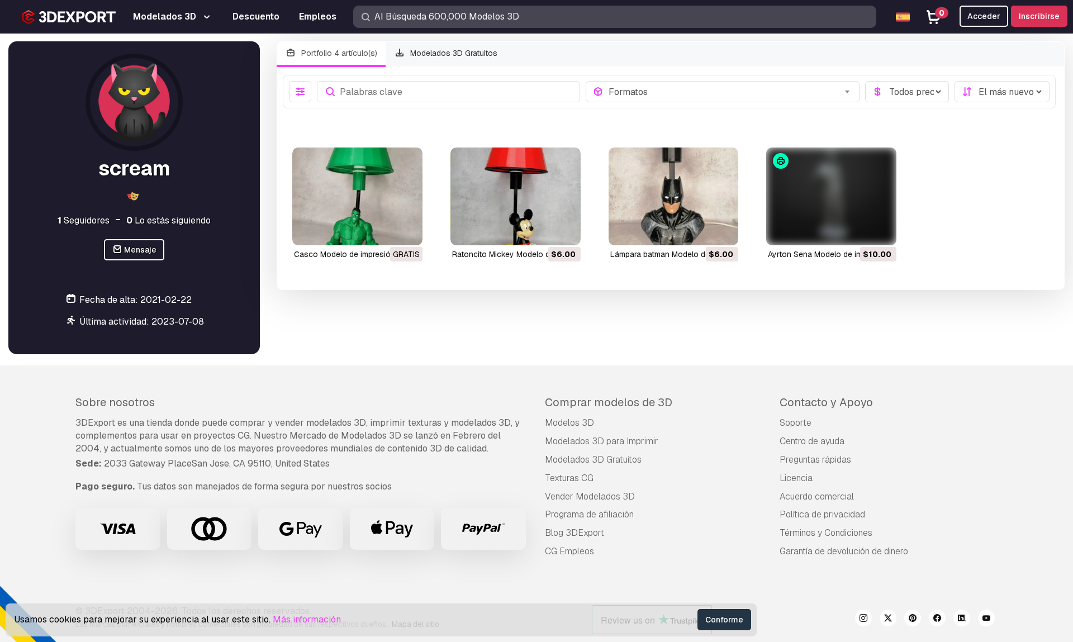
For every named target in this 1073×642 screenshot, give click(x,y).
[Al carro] (541, 229)
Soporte (795, 423)
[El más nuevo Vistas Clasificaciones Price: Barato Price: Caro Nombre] (1002, 91)
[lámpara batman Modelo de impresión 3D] (674, 196)
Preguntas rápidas (815, 459)
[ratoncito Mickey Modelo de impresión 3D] (515, 196)
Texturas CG (569, 478)
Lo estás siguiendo (168, 220)
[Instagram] (863, 619)
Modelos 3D (569, 423)
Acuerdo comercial (817, 496)
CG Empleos (569, 551)
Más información (307, 619)
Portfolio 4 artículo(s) (338, 53)
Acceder (983, 16)
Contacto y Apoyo (826, 402)
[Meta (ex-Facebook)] (937, 619)
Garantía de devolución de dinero (844, 551)
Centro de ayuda (812, 441)
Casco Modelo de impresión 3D (350, 254)
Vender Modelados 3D (590, 496)
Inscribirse (1039, 16)
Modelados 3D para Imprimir (601, 441)
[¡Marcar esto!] (406, 229)
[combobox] (730, 91)
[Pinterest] (912, 619)
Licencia (796, 478)
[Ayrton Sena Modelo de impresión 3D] (831, 196)
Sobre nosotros (115, 402)
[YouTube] (986, 619)
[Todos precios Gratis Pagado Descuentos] (907, 91)
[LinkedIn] (962, 619)
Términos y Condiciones (826, 533)
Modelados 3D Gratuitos (452, 53)
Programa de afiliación (589, 514)
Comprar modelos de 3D (608, 402)
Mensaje (139, 250)
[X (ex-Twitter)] (888, 619)
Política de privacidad (822, 514)
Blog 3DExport (574, 533)
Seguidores (84, 220)
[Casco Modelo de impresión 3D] (357, 196)
